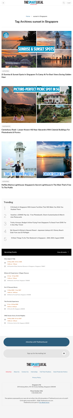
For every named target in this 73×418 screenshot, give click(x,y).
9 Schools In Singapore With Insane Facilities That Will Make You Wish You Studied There (37, 208)
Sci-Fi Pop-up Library (10, 287)
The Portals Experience (11, 301)
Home (28, 16)
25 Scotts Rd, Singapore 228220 (16, 309)
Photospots (6, 126)
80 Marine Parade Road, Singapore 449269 (19, 294)
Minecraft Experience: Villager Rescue (16, 273)
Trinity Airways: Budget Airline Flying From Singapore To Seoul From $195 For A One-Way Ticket (38, 224)
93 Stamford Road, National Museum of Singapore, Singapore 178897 (26, 266)
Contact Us (25, 372)
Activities (5, 71)
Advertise (9, 372)
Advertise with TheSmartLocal (36, 342)
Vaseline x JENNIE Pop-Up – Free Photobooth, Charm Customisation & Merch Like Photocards (37, 216)
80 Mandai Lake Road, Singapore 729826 (18, 280)
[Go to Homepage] (33, 3)
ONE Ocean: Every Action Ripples (14, 315)
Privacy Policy (36, 377)
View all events (62, 252)
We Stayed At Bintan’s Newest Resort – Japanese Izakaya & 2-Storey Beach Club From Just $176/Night (36, 231)
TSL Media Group (44, 402)
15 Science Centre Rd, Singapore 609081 (18, 323)
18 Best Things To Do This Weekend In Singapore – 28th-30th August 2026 (37, 238)
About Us (16, 372)
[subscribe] (64, 353)
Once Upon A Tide (9, 259)
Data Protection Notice (60, 372)
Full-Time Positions (45, 372)
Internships (34, 372)
